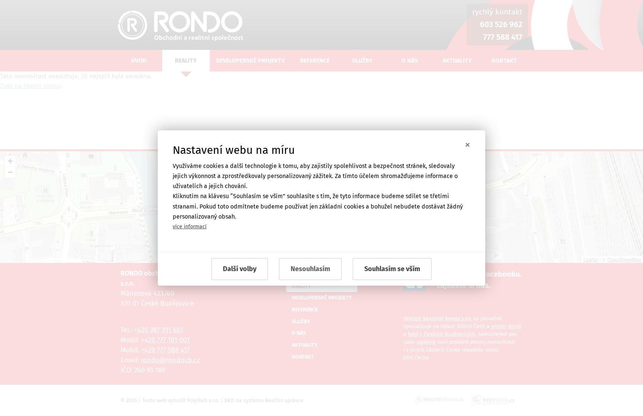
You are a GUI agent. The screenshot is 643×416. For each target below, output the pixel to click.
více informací (190, 226)
